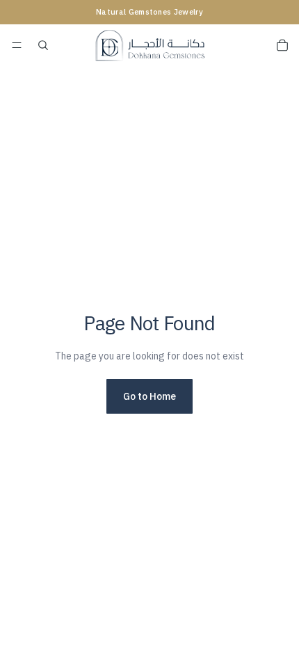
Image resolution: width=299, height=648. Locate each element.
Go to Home (149, 396)
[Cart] (282, 45)
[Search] (43, 45)
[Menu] (16, 45)
